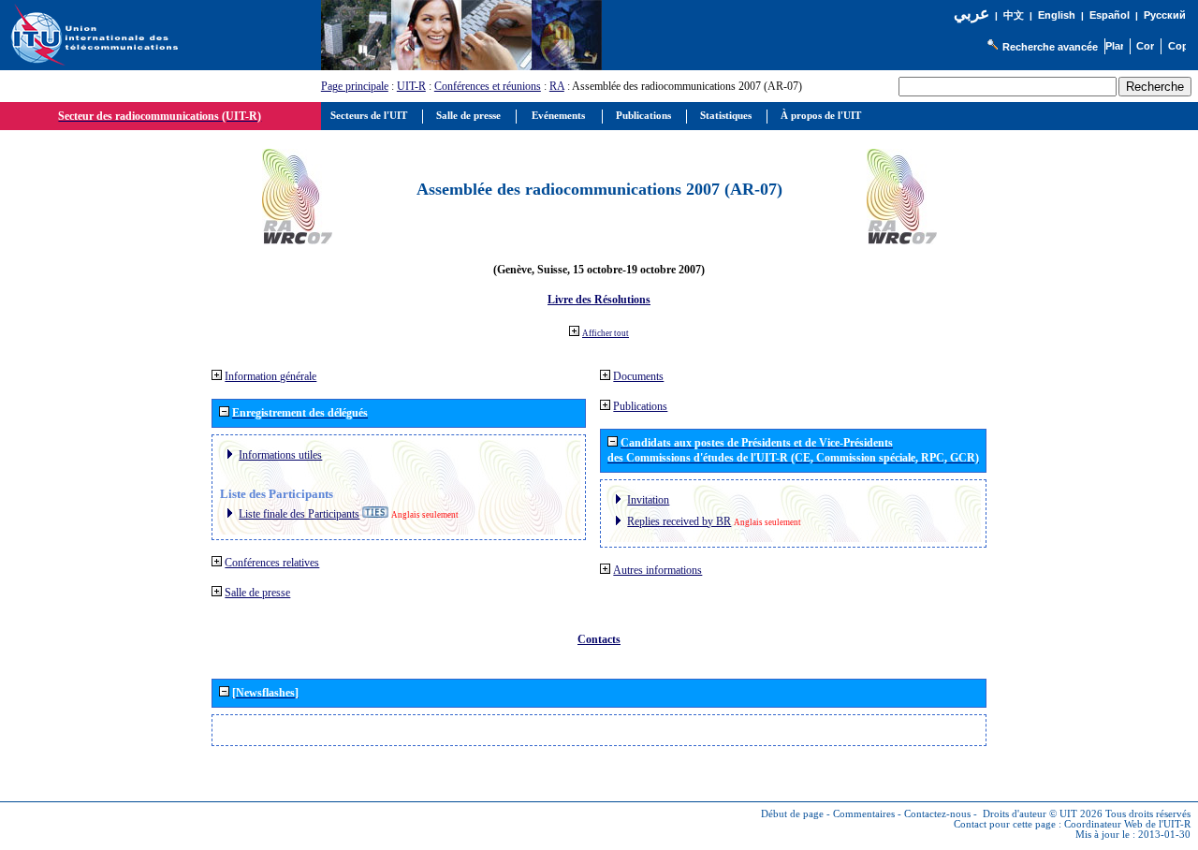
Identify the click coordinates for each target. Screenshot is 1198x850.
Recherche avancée (1050, 46)
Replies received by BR (679, 521)
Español (1109, 15)
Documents (638, 376)
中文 (1013, 15)
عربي (971, 13)
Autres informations (657, 570)
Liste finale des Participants (299, 513)
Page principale (354, 86)
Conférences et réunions (487, 86)
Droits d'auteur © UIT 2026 (1043, 814)
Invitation (648, 499)
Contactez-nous (937, 814)
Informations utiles (280, 455)
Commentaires (864, 814)
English (1056, 15)
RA (556, 86)
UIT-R (411, 86)
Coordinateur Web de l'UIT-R (1127, 824)
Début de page (792, 814)
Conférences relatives (272, 562)
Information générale (270, 376)
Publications (640, 406)
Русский (1165, 15)
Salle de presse (257, 592)
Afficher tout (605, 333)
